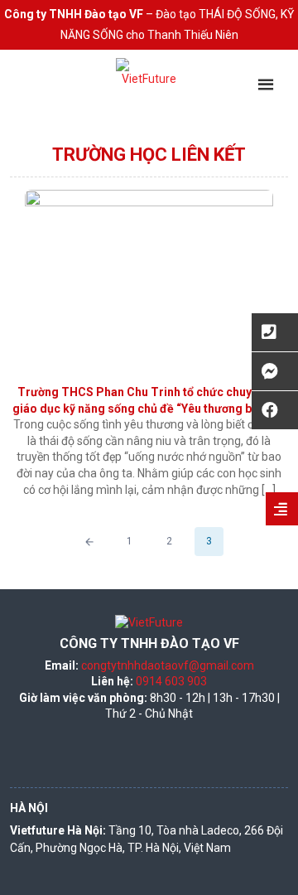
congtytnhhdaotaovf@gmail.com (167, 665)
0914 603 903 (171, 681)
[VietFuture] (149, 91)
